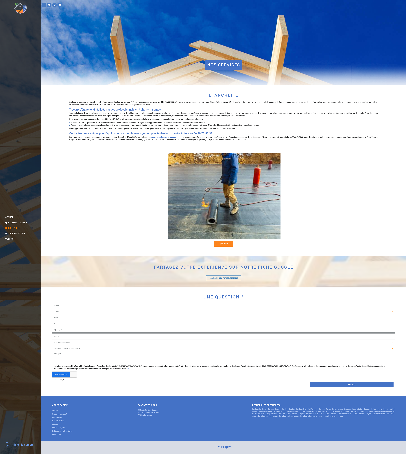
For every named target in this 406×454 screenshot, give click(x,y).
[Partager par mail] (54, 5)
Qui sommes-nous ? (16, 222)
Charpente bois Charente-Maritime (339, 414)
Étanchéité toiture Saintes (283, 416)
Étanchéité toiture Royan (333, 416)
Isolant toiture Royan (282, 411)
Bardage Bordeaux (259, 409)
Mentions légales (58, 427)
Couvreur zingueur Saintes (346, 411)
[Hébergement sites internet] (223, 447)
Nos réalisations (15, 233)
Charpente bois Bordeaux (275, 414)
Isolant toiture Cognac (361, 409)
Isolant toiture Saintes (379, 409)
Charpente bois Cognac (296, 414)
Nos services (12, 228)
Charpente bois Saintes (315, 414)
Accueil (9, 217)
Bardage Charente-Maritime (306, 409)
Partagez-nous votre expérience (224, 278)
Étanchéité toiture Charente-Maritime (308, 416)
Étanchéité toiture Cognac (262, 416)
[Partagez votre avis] (59, 5)
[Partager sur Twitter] (49, 5)
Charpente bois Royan (362, 414)
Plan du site (56, 434)
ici (128, 368)
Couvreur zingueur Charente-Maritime (372, 411)
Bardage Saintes (288, 409)
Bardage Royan (325, 409)
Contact (10, 238)
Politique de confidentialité (62, 431)
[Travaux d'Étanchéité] (224, 196)
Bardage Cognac (274, 409)
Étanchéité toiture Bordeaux (383, 414)
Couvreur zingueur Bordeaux (302, 411)
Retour (224, 244)
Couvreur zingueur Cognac (325, 411)
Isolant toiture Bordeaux (341, 409)
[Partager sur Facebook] (44, 5)
